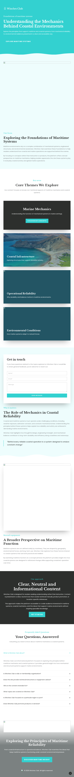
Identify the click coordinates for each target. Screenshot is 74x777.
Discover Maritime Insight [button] (37, 760)
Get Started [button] (37, 614)
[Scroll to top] (70, 773)
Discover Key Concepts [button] (37, 221)
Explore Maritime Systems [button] (18, 41)
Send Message (37, 395)
